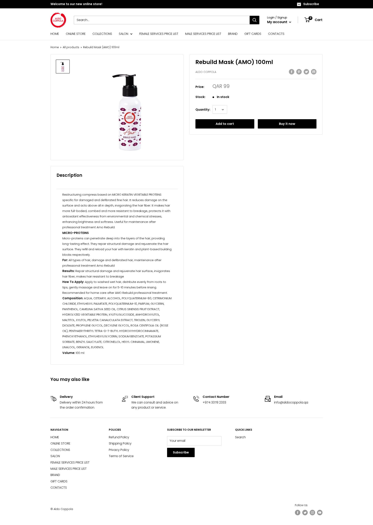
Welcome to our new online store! (76, 4)
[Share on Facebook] (291, 72)
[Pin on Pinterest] (299, 72)
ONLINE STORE (76, 34)
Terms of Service (121, 456)
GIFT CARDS (252, 34)
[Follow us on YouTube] (319, 512)
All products (71, 47)
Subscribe (311, 4)
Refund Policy (119, 437)
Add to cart (225, 124)
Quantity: (202, 109)
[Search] (254, 20)
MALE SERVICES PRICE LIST (203, 34)
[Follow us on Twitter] (305, 512)
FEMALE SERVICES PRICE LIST (158, 34)
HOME (55, 34)
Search (240, 437)
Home (55, 47)
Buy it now (287, 124)
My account (277, 22)
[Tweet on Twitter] (306, 72)
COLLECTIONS (102, 34)
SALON (123, 34)
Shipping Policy (120, 443)
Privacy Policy (119, 450)
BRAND (233, 34)
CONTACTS (276, 34)
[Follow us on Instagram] (312, 512)
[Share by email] (313, 72)
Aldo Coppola (205, 72)
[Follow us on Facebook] (297, 512)
